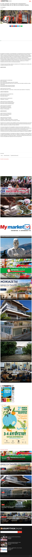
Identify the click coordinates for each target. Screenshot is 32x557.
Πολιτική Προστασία (6, 155)
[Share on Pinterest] (16, 26)
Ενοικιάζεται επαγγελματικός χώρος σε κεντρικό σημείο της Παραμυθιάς (11, 339)
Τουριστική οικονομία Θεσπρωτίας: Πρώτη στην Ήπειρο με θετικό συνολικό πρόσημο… (13, 215)
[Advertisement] (16, 34)
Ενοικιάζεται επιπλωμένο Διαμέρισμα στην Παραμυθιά (9, 298)
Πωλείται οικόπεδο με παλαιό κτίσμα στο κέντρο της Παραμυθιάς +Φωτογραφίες (12, 360)
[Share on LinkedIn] (14, 26)
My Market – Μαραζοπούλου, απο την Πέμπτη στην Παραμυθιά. (10, 236)
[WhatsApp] (21, 26)
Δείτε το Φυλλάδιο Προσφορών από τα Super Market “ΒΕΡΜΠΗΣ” (11, 277)
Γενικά (2, 155)
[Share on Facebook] (10, 26)
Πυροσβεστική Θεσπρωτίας (14, 155)
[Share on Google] (12, 26)
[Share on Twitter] (18, 26)
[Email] (20, 26)
